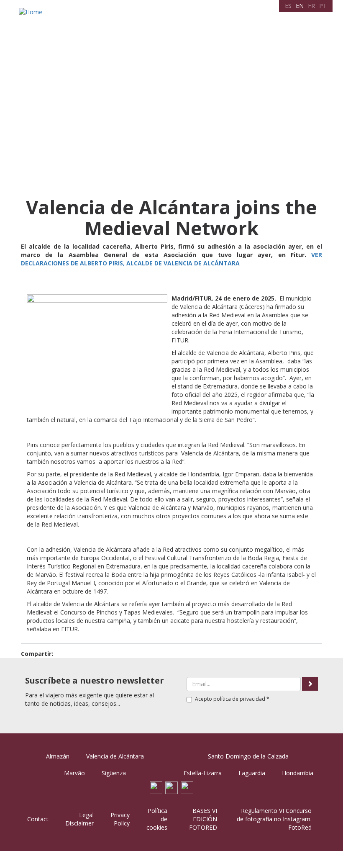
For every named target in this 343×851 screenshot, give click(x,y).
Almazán (57, 756)
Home (40, 34)
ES (288, 6)
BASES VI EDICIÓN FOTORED (203, 819)
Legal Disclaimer (79, 819)
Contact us (300, 34)
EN (300, 6)
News (272, 34)
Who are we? (71, 34)
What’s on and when (158, 34)
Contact (38, 819)
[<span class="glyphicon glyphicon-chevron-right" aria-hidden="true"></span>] (310, 684)
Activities (205, 34)
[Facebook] (156, 787)
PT (323, 6)
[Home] (31, 12)
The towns (110, 34)
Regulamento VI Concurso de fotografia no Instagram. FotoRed (274, 819)
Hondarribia (297, 773)
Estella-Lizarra (203, 773)
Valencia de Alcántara (115, 756)
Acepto (232, 698)
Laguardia (251, 773)
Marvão (74, 773)
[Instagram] (187, 787)
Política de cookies (156, 819)
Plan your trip (241, 34)
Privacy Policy (120, 819)
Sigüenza (114, 773)
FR (311, 6)
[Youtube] (171, 787)
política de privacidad (239, 698)
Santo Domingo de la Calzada (248, 756)
